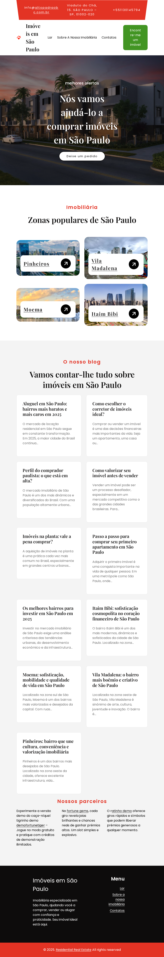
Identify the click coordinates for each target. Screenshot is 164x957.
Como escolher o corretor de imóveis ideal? (112, 409)
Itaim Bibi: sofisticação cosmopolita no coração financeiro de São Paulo (116, 613)
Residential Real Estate (73, 949)
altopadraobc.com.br (45, 9)
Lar (122, 888)
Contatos (117, 910)
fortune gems (77, 811)
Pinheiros (36, 263)
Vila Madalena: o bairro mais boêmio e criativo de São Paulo (115, 680)
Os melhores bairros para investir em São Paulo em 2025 (48, 613)
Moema (33, 309)
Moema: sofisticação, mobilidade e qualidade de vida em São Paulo (46, 680)
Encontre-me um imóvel (135, 37)
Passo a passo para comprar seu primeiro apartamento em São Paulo (114, 544)
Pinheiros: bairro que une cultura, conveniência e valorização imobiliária (48, 746)
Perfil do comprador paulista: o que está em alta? (45, 475)
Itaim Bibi (105, 313)
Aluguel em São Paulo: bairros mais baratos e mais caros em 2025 (45, 409)
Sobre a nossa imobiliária (117, 899)
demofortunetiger (30, 825)
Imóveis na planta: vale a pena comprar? (47, 539)
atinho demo (122, 811)
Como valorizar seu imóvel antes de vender (115, 473)
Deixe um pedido (82, 156)
